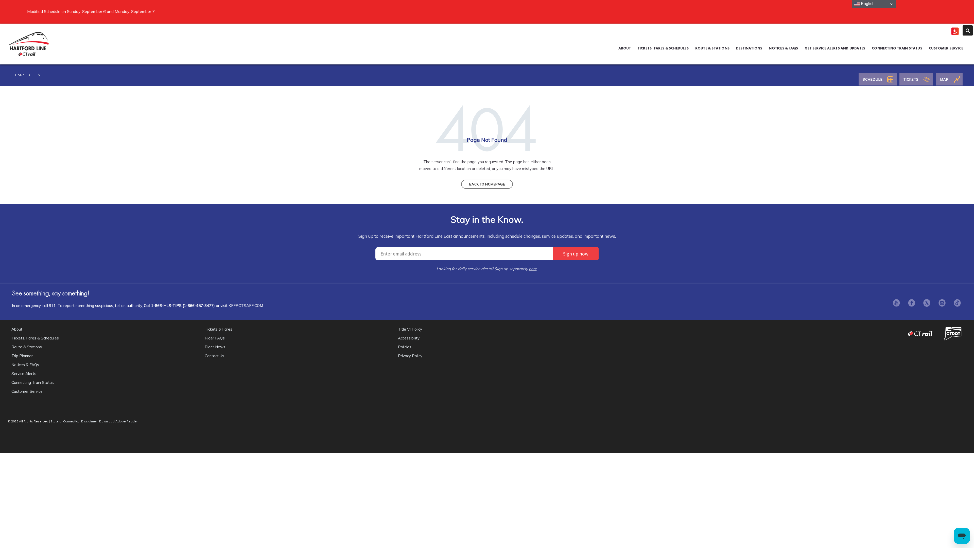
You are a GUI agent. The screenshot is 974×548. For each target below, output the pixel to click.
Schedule (873, 79)
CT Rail (923, 333)
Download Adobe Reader (118, 421)
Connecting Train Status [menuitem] (897, 48)
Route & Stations (26, 347)
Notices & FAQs (25, 364)
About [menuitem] (624, 48)
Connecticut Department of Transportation (953, 333)
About (16, 329)
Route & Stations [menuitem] (712, 48)
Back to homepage (487, 184)
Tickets (911, 79)
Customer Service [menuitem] (946, 48)
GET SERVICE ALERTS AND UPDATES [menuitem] (835, 48)
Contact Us (214, 355)
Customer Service (27, 391)
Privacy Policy (410, 355)
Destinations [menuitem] (749, 48)
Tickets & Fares (218, 329)
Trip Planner (22, 355)
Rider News (215, 347)
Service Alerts (23, 373)
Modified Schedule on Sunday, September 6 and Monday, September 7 (91, 11)
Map (944, 79)
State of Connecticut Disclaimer (73, 421)
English (867, 4)
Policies (404, 347)
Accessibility (409, 338)
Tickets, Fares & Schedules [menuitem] (663, 48)
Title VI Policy (410, 329)
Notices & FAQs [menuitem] (783, 48)
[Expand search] (968, 30)
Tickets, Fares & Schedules (35, 338)
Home (20, 75)
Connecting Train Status (32, 382)
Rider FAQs (215, 338)
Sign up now (575, 254)
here (533, 268)
